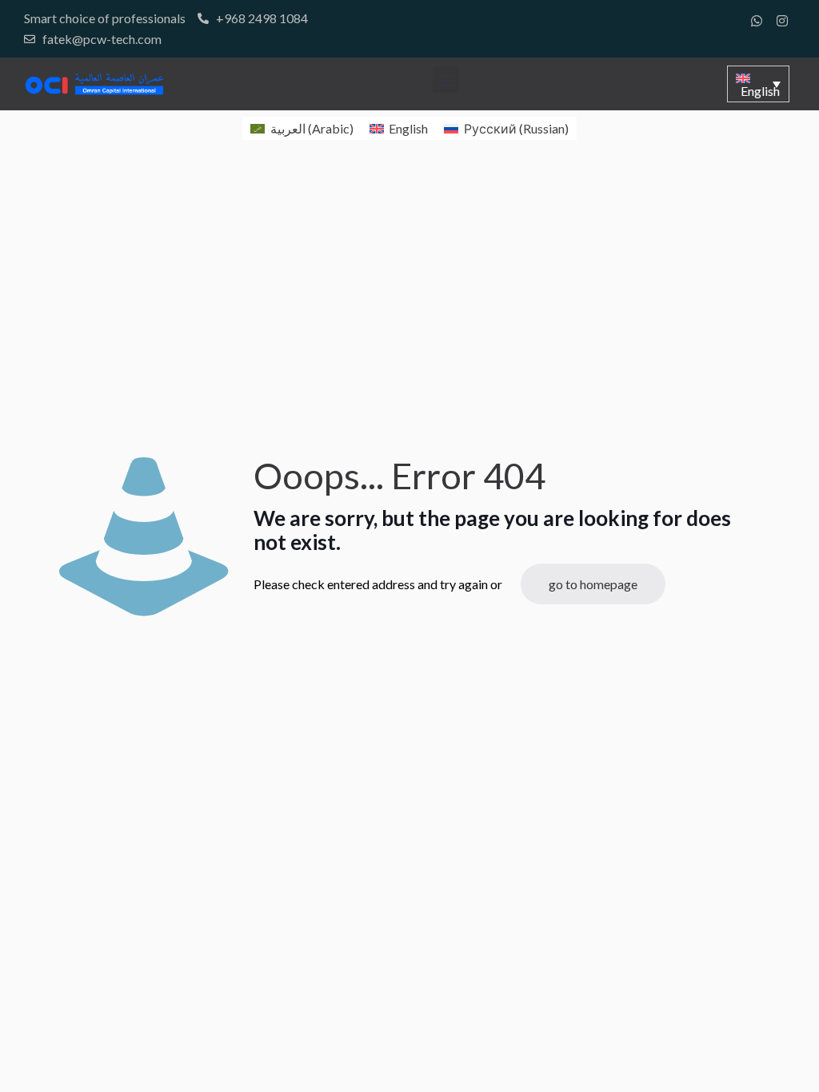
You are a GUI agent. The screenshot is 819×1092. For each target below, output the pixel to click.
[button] (446, 79)
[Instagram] (782, 21)
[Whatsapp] (756, 21)
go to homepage (593, 584)
